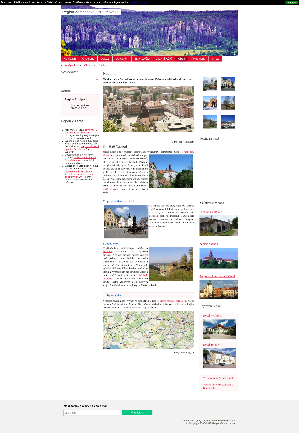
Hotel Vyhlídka (212, 315)
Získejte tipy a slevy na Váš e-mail (85, 405)
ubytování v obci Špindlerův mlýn (82, 147)
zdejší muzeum (110, 189)
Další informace (139, 2)
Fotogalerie (198, 58)
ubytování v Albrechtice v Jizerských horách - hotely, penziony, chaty (79, 174)
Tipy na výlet (142, 58)
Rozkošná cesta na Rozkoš (169, 301)
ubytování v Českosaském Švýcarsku (81, 131)
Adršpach (70, 58)
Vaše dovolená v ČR (223, 420)
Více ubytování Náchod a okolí (218, 378)
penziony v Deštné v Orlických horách (80, 159)
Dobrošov (107, 251)
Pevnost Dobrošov (211, 211)
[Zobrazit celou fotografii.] (213, 84)
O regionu (88, 58)
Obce (181, 58)
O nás (215, 58)
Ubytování (122, 58)
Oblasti (105, 58)
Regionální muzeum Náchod (217, 276)
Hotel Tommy (211, 344)
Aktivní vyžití (164, 58)
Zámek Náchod (209, 244)
